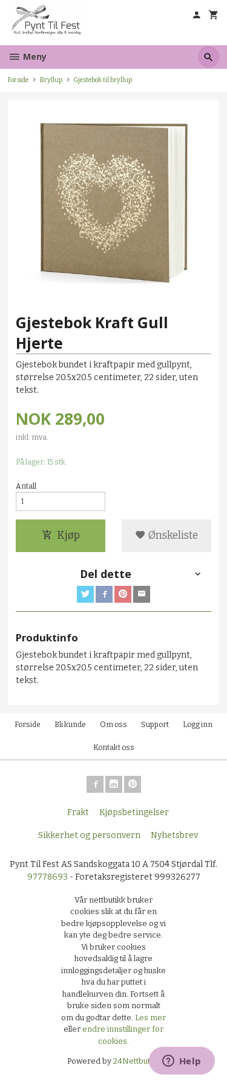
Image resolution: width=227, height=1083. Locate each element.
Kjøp (68, 535)
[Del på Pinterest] (122, 594)
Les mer (150, 1017)
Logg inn (197, 724)
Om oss (113, 724)
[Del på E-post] (141, 594)
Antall (26, 486)
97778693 (47, 877)
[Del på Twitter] (85, 594)
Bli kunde (70, 724)
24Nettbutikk (136, 1061)
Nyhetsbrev (174, 835)
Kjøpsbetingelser (134, 812)
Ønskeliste (172, 535)
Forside (18, 80)
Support (155, 724)
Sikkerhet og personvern (89, 835)
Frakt (78, 812)
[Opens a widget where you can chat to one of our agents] (181, 1062)
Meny (34, 56)
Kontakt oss (113, 747)
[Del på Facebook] (104, 594)
